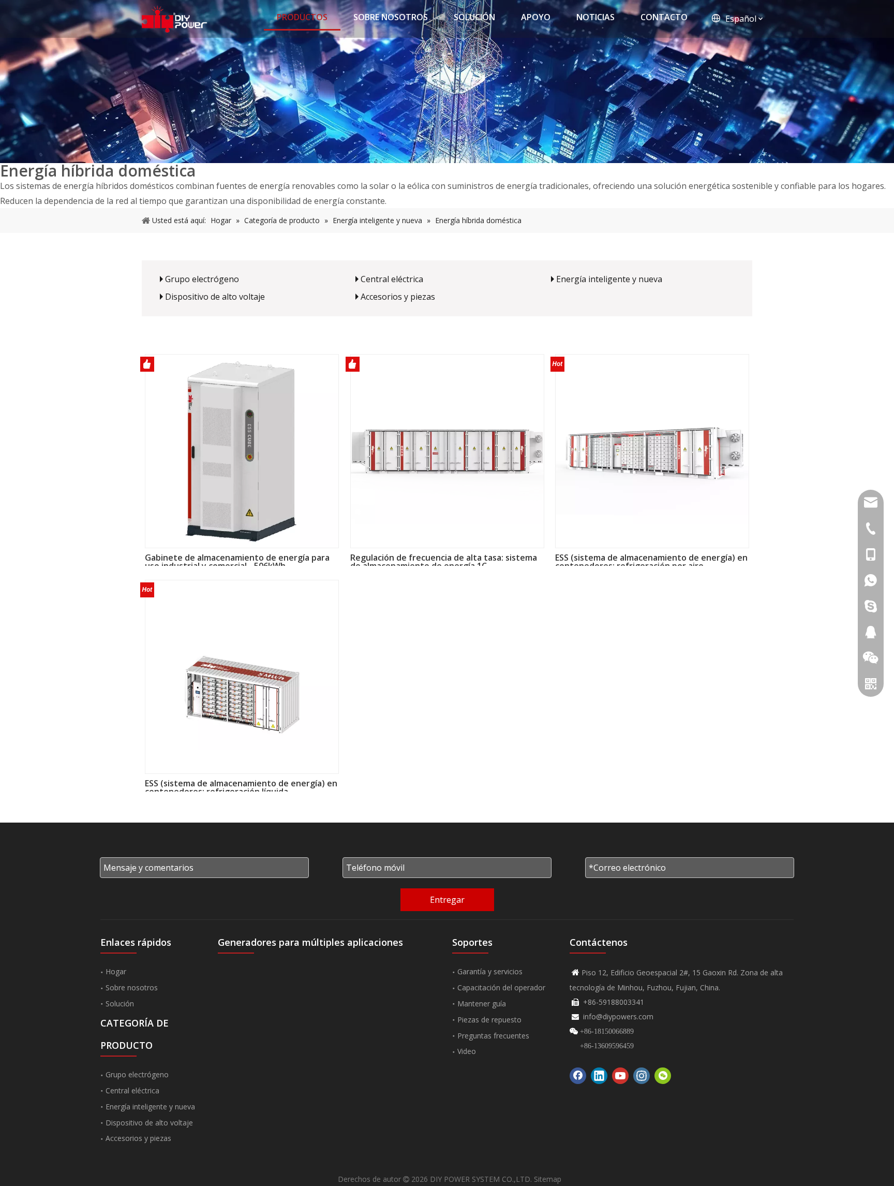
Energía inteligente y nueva (609, 279)
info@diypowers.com (618, 1016)
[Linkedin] (599, 1075)
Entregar (447, 899)
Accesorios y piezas (398, 296)
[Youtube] (620, 1075)
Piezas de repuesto (489, 1019)
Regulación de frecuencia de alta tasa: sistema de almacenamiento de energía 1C (443, 559)
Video (466, 1051)
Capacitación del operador (501, 987)
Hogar (116, 971)
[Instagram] (641, 1075)
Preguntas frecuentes (493, 1036)
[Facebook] (578, 1075)
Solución (120, 1003)
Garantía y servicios (490, 971)
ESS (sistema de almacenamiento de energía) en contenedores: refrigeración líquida (241, 785)
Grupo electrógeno (202, 279)
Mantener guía (481, 1003)
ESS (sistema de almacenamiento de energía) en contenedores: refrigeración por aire (651, 559)
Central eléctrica (392, 279)
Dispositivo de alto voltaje (215, 296)
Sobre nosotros (132, 987)
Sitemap (547, 1179)
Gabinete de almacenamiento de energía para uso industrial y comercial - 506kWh (237, 559)
